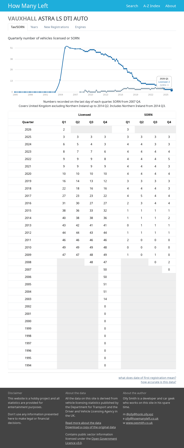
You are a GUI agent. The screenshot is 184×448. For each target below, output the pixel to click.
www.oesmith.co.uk (139, 423)
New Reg (56, 27)
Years (34, 27)
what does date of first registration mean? (147, 378)
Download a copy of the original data (90, 427)
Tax (17, 27)
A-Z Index (151, 5)
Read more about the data (83, 423)
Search (132, 5)
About (170, 5)
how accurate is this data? (158, 382)
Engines (80, 27)
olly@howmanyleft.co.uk (141, 418)
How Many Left (28, 6)
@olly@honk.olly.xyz (139, 414)
